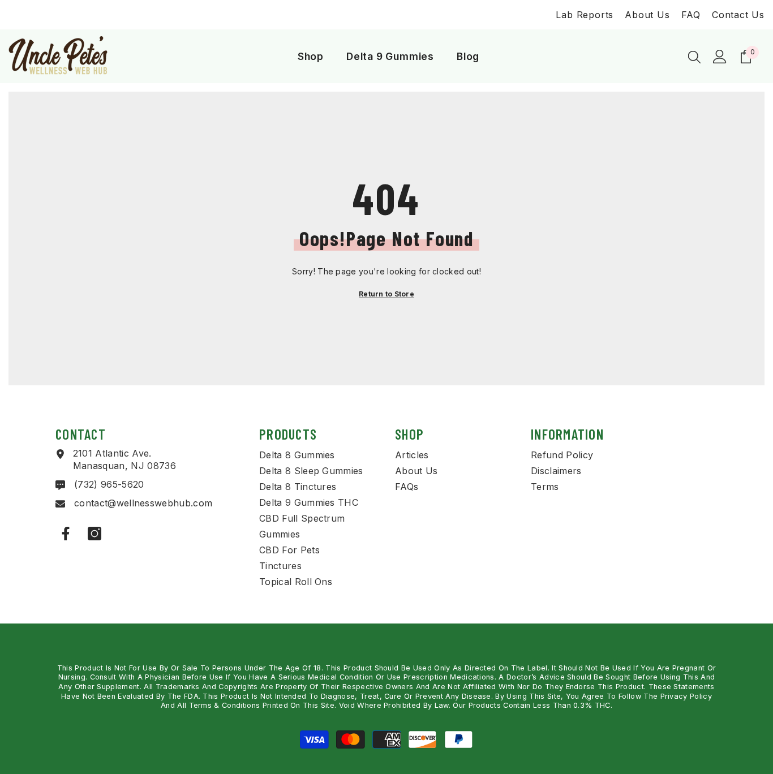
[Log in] (720, 56)
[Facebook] (65, 533)
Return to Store (386, 294)
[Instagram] (94, 533)
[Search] (694, 56)
